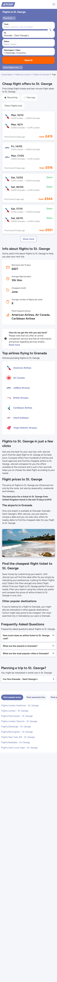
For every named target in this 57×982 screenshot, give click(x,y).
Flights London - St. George (14, 710)
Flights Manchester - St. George (17, 716)
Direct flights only (13, 105)
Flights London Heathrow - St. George (20, 705)
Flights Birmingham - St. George (17, 732)
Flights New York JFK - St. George (18, 737)
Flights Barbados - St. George (15, 742)
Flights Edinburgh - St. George (16, 726)
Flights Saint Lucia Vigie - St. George (19, 747)
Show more (28, 239)
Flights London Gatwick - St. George (19, 721)
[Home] (8, 4)
